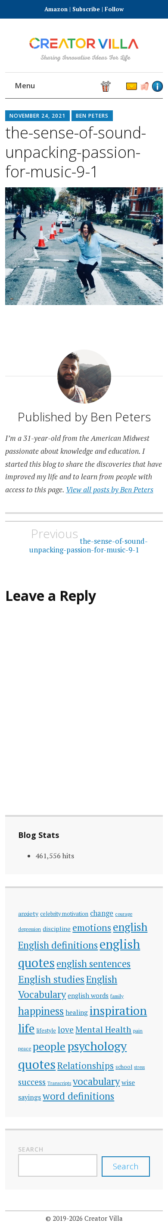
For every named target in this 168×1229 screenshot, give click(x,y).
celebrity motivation (64, 914)
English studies (51, 979)
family (117, 996)
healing (76, 1012)
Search (31, 1149)
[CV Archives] (144, 86)
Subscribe (86, 9)
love (66, 1029)
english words (88, 995)
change (101, 913)
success (32, 1081)
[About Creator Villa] (157, 86)
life (26, 1028)
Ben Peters (92, 115)
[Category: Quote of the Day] (118, 86)
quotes (37, 1064)
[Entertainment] (105, 86)
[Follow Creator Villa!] (67, 86)
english (130, 927)
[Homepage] (54, 86)
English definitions (58, 945)
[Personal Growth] (80, 86)
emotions (91, 927)
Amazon (56, 9)
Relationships (85, 1066)
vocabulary (96, 1081)
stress (139, 1067)
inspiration (118, 1010)
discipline (57, 928)
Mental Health (103, 1029)
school (123, 1067)
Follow (114, 9)
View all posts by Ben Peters (109, 489)
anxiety (28, 913)
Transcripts (59, 1083)
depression (29, 929)
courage (123, 914)
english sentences (93, 963)
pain (138, 1030)
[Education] (92, 86)
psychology (97, 1046)
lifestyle (46, 1030)
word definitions (78, 1096)
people (49, 1046)
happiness (41, 1011)
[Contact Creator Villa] (131, 86)
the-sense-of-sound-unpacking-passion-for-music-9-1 (88, 540)
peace (24, 1048)
